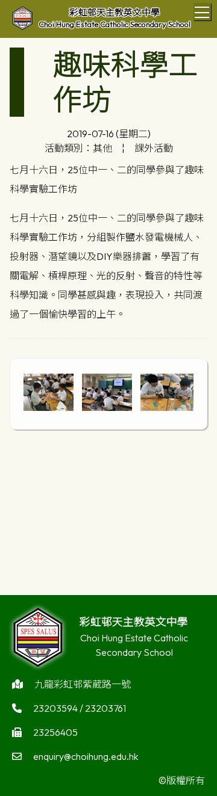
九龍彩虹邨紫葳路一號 (82, 684)
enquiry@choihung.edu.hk (85, 756)
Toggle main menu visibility (202, 11)
